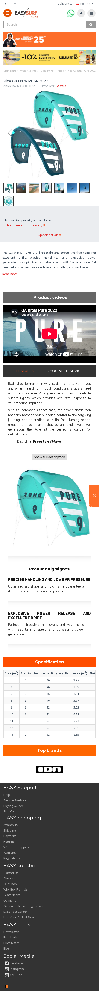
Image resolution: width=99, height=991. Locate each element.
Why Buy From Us (15, 889)
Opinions (9, 900)
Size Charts (11, 811)
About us (9, 878)
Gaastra (61, 86)
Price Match (11, 943)
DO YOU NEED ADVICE (63, 371)
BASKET (91, 13)
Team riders (11, 895)
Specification (48, 234)
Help (6, 795)
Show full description (49, 457)
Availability (10, 825)
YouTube (16, 975)
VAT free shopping (16, 847)
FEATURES (25, 371)
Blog (6, 948)
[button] (94, 496)
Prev (8, 133)
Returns (9, 841)
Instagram (17, 969)
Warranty (10, 852)
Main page (9, 70)
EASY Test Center (15, 911)
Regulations (11, 858)
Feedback (10, 937)
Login (81, 13)
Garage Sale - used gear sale (23, 906)
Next (88, 133)
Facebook (16, 963)
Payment (9, 836)
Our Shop (10, 884)
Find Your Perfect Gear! (19, 917)
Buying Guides (13, 806)
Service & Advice (14, 800)
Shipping (9, 830)
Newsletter (11, 932)
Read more (10, 274)
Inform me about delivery (23, 225)
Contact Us (10, 873)
